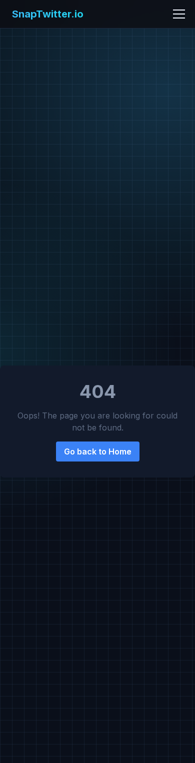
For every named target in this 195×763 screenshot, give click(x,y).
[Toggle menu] (179, 14)
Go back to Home (98, 451)
